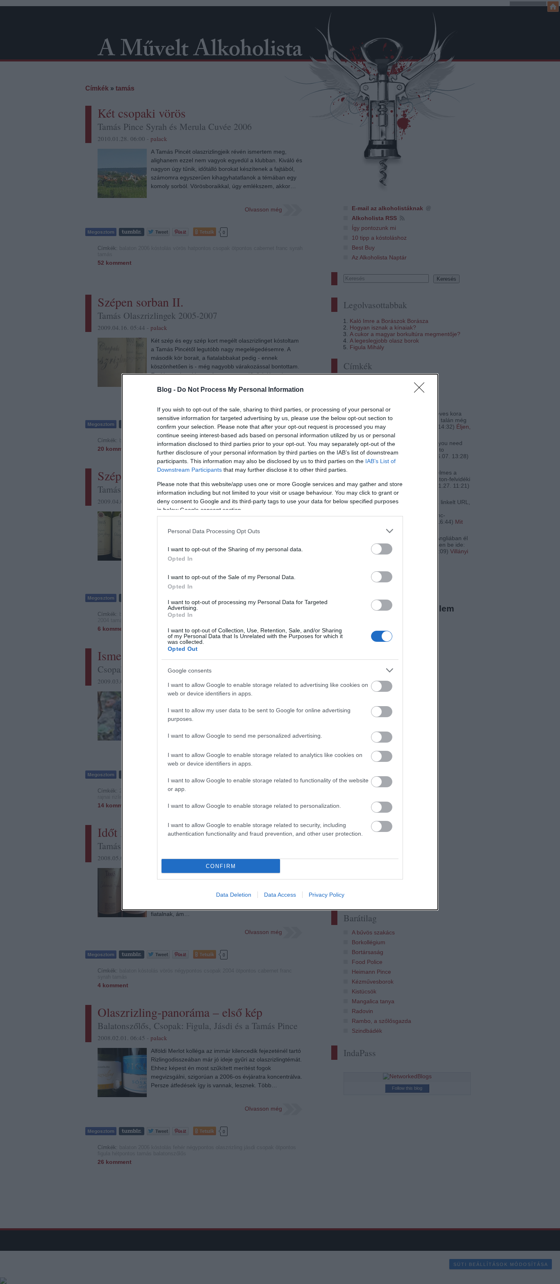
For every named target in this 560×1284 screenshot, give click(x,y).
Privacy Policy (326, 894)
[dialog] (280, 642)
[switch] (381, 549)
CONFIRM (221, 866)
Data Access (280, 894)
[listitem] (280, 531)
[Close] (422, 390)
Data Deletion (233, 894)
